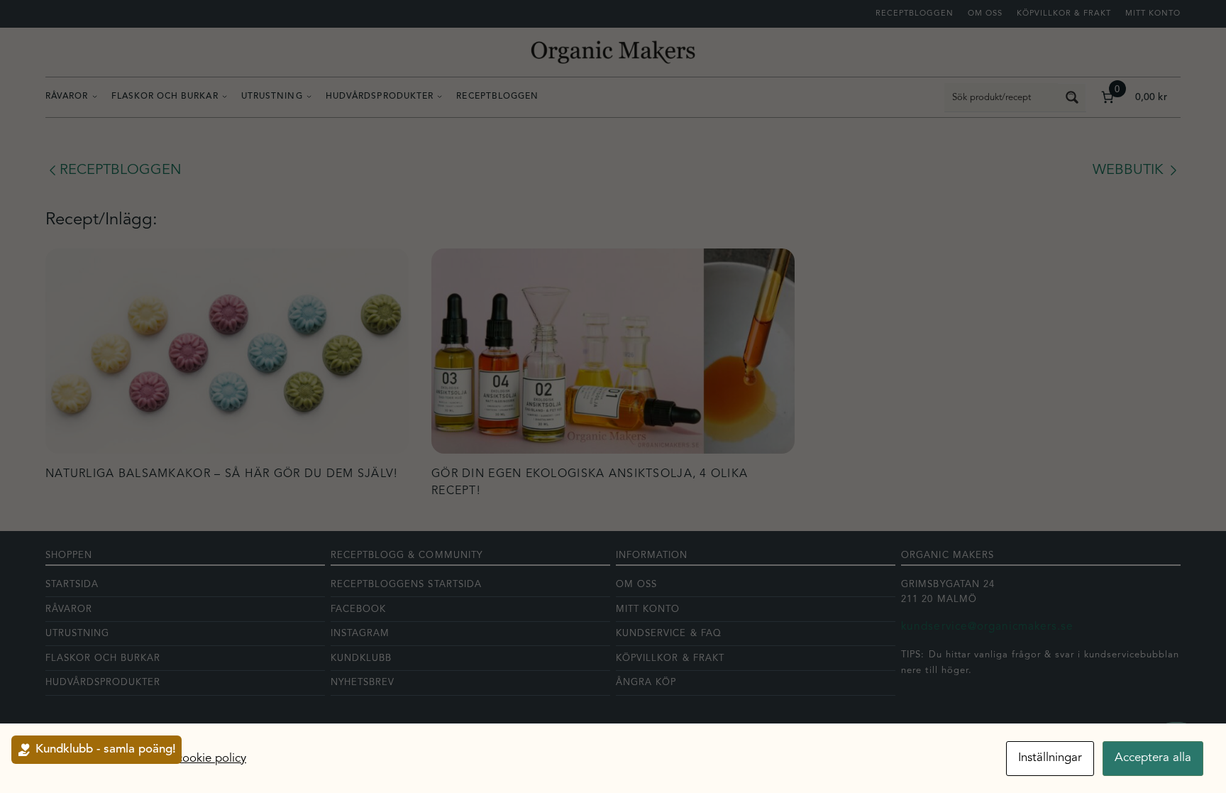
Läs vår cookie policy (191, 759)
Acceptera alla (1153, 758)
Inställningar (1050, 758)
